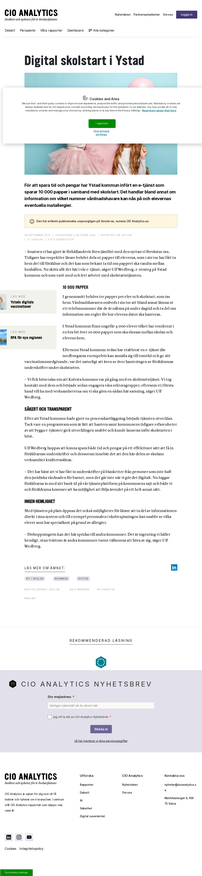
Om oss (168, 14)
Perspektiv (28, 30)
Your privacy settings (16, 872)
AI (81, 800)
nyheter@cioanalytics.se (180, 787)
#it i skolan (35, 578)
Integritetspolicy (31, 849)
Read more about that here (159, 110)
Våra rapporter (51, 30)
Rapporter (86, 784)
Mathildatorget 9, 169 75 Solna (179, 800)
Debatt (10, 30)
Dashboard (75, 30)
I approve (102, 123)
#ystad (83, 578)
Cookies (10, 849)
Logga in (187, 14)
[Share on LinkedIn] (174, 567)
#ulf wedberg (80, 589)
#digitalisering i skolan (42, 589)
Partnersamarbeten (147, 14)
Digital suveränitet (92, 816)
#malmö (30, 598)
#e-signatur (106, 589)
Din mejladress (59, 697)
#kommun (61, 578)
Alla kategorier (103, 30)
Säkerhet (86, 808)
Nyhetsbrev (123, 14)
